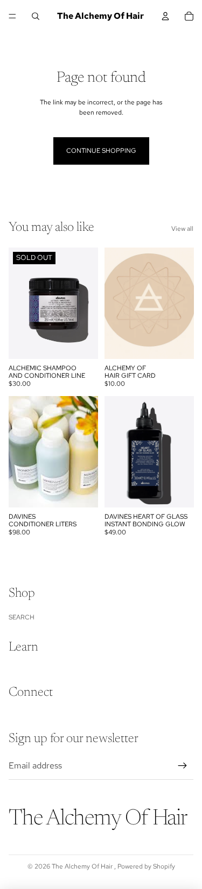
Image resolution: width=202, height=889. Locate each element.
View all (182, 228)
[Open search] (35, 16)
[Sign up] (182, 766)
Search (21, 617)
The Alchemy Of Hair (83, 866)
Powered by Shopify (146, 866)
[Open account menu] (165, 16)
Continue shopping (101, 150)
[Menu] (12, 16)
